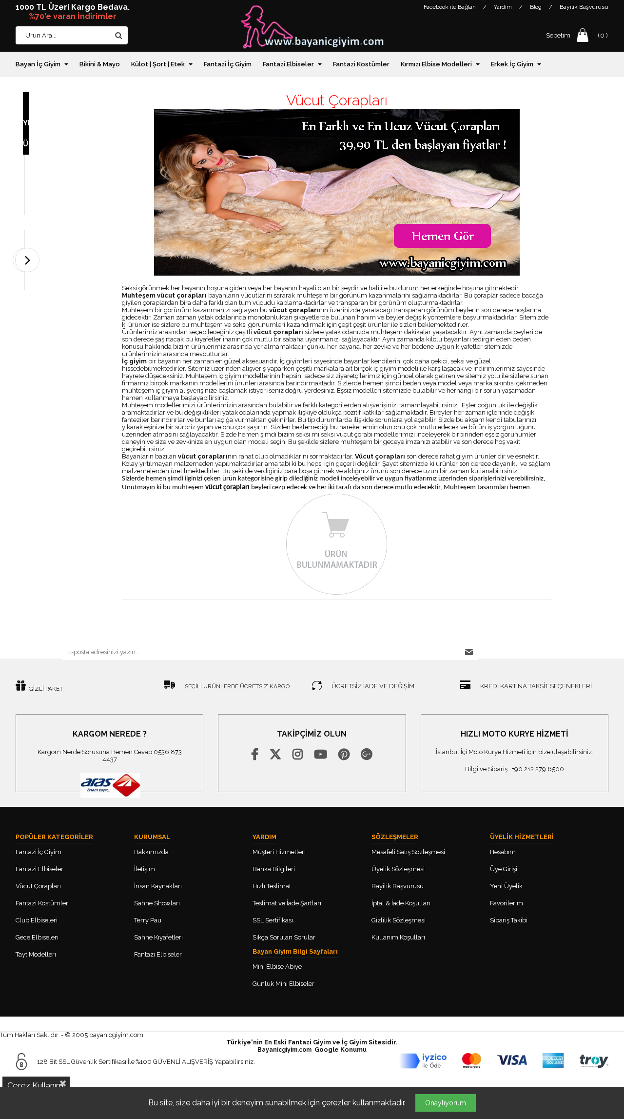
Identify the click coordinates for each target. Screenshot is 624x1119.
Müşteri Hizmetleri (279, 852)
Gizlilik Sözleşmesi (398, 920)
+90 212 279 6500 (538, 769)
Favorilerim (506, 903)
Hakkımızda (151, 852)
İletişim (144, 869)
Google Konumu (340, 1049)
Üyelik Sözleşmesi (398, 869)
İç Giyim (354, 1042)
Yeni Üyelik (506, 886)
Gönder (470, 652)
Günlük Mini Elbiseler (283, 983)
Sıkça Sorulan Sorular (284, 937)
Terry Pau (147, 920)
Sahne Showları (157, 903)
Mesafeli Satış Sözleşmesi (408, 852)
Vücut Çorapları (38, 886)
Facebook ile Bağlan (450, 6)
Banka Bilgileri (274, 869)
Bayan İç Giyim (38, 64)
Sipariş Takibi (508, 920)
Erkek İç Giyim (512, 64)
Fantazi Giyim (309, 1042)
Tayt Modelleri (36, 954)
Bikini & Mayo (99, 64)
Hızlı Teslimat (272, 886)
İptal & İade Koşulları (400, 903)
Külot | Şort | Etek (158, 64)
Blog (536, 6)
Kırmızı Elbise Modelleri (436, 64)
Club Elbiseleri (37, 920)
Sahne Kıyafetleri (158, 937)
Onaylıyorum (445, 1103)
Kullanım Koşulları (398, 937)
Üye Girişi (503, 869)
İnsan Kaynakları (158, 886)
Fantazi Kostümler (361, 64)
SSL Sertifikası (273, 920)
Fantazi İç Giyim (228, 64)
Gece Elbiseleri (37, 937)
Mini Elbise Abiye (277, 966)
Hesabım (503, 852)
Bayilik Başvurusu (584, 6)
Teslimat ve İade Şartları (287, 903)
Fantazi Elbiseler (288, 64)
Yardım (503, 6)
